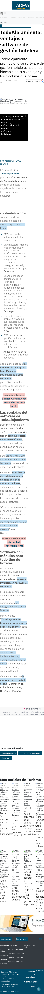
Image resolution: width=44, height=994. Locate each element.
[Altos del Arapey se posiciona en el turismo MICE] (4, 864)
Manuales (21, 18)
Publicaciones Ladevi (29, 946)
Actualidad (4, 945)
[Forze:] (4, 797)
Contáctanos (30, 981)
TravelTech (4, 963)
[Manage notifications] (39, 989)
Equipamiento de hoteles (30, 753)
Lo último (12, 18)
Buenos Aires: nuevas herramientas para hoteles (14, 402)
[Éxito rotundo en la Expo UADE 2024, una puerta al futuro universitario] (40, 799)
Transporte (12, 945)
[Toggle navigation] (5, 13)
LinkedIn (19, 957)
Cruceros (11, 953)
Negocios (30, 18)
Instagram (20, 953)
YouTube (19, 961)
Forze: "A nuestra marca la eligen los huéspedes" (6, 823)
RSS (33, 986)
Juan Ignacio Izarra (10, 163)
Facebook (20, 949)
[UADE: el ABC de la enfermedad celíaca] (16, 868)
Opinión (11, 957)
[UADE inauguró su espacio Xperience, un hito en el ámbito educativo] (40, 868)
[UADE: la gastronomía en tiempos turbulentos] (16, 800)
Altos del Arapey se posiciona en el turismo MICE (5, 891)
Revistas (11, 961)
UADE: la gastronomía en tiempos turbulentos (19, 828)
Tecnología (6, 758)
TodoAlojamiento (9, 173)
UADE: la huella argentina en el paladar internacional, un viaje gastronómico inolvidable (31, 821)
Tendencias (12, 949)
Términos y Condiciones (9, 991)
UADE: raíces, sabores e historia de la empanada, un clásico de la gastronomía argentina (30, 888)
